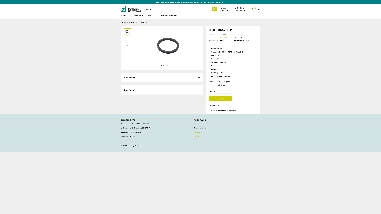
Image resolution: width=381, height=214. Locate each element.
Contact (149, 15)
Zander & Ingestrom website (169, 15)
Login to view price (223, 82)
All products (130, 22)
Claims (196, 136)
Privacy (196, 124)
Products (124, 15)
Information (137, 15)
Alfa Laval (224, 38)
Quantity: (212, 91)
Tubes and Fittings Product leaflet (225, 110)
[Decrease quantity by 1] (219, 91)
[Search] (214, 9)
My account (239, 10)
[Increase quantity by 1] (229, 91)
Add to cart (220, 99)
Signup (242, 8)
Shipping (197, 132)
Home (123, 22)
